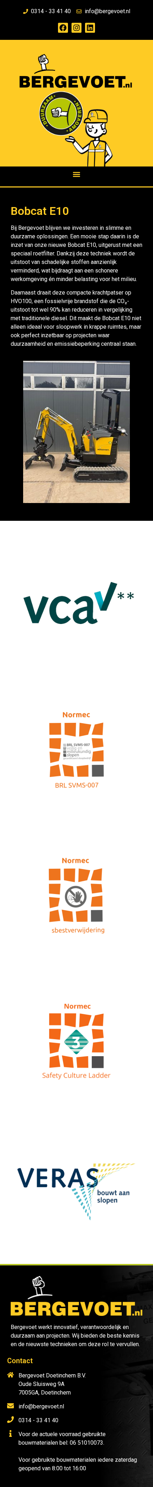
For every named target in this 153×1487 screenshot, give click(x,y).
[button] (77, 174)
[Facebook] (63, 28)
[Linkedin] (90, 28)
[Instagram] (76, 28)
